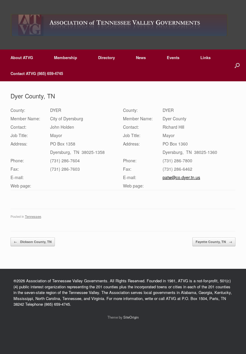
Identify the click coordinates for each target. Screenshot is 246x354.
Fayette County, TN (214, 241)
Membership (65, 57)
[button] (237, 65)
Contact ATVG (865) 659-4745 (36, 73)
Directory (106, 57)
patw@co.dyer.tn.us (181, 177)
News (141, 57)
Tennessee (33, 216)
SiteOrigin (131, 317)
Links (205, 57)
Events (173, 57)
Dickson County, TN (33, 241)
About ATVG (21, 57)
